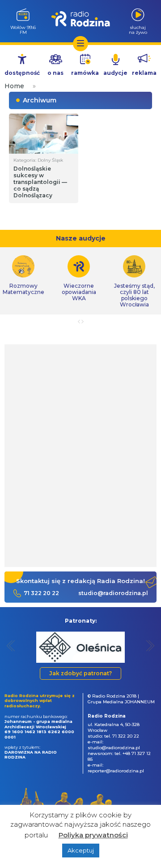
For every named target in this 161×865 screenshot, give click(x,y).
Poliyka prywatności (93, 835)
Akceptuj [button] (81, 850)
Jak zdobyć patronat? (80, 673)
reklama (144, 72)
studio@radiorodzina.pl (113, 593)
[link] (78, 278)
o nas (55, 72)
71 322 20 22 (41, 593)
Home (14, 86)
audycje (115, 72)
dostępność (22, 72)
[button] (10, 645)
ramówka (85, 72)
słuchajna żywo (138, 29)
